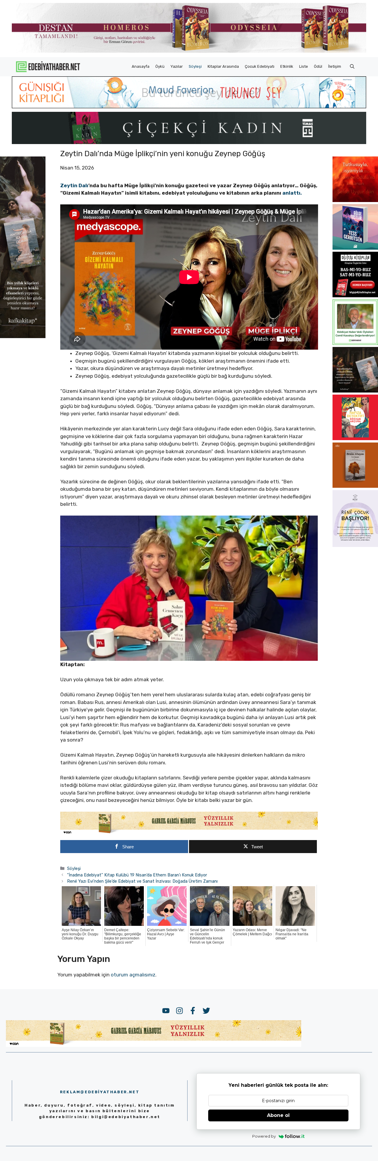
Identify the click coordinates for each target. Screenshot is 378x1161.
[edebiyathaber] (189, 142)
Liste (303, 66)
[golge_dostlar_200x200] (355, 248)
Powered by (264, 1136)
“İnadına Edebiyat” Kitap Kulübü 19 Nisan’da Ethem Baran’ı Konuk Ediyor (137, 875)
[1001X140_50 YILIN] (189, 51)
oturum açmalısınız (133, 975)
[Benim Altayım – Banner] (355, 486)
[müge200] (355, 295)
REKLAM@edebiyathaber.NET (99, 1092)
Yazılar (176, 66)
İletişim (334, 66)
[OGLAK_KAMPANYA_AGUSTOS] (355, 438)
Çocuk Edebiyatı (259, 66)
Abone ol (278, 1115)
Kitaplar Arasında (223, 66)
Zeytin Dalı (74, 185)
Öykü (159, 66)
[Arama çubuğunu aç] (352, 66)
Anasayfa (140, 66)
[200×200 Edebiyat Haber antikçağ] (355, 391)
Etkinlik (286, 66)
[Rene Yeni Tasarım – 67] (355, 545)
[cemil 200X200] (355, 343)
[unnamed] (355, 200)
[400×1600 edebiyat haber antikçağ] (22, 336)
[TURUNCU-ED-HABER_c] (189, 106)
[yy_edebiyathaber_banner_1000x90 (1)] (189, 833)
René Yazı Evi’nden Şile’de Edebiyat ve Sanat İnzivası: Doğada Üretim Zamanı (142, 881)
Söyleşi (195, 66)
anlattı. (292, 193)
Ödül (318, 66)
